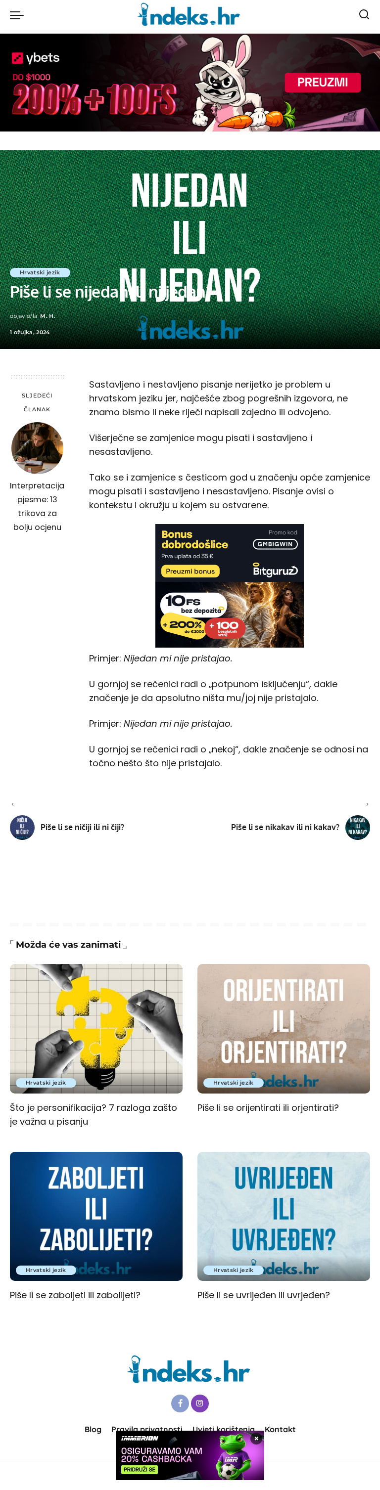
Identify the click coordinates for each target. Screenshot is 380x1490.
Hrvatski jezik (40, 272)
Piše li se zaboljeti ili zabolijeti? (75, 1295)
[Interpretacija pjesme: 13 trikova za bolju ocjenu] (37, 448)
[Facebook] (180, 1403)
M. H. (47, 315)
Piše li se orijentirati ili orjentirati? (268, 1107)
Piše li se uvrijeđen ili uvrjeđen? (263, 1295)
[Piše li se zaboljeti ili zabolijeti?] (96, 1216)
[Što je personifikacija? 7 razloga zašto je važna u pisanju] (96, 1029)
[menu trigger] (19, 15)
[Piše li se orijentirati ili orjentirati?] (283, 1029)
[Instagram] (200, 1403)
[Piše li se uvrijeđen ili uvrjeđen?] (283, 1216)
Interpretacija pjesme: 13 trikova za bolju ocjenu (37, 506)
